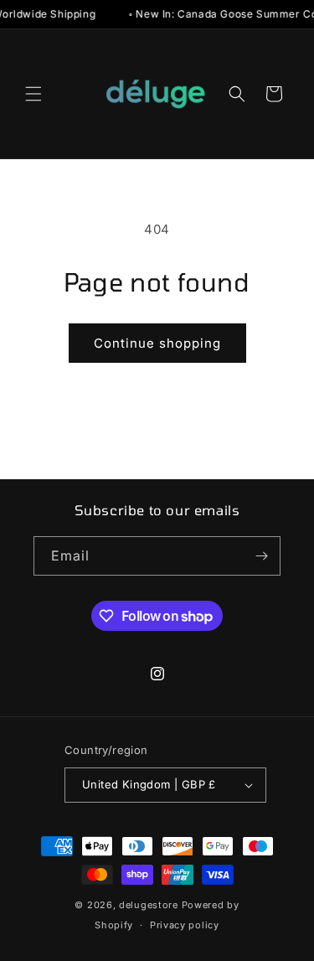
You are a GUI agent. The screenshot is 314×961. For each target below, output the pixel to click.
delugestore (148, 905)
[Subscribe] (261, 556)
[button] (33, 93)
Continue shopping (157, 343)
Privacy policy (184, 925)
